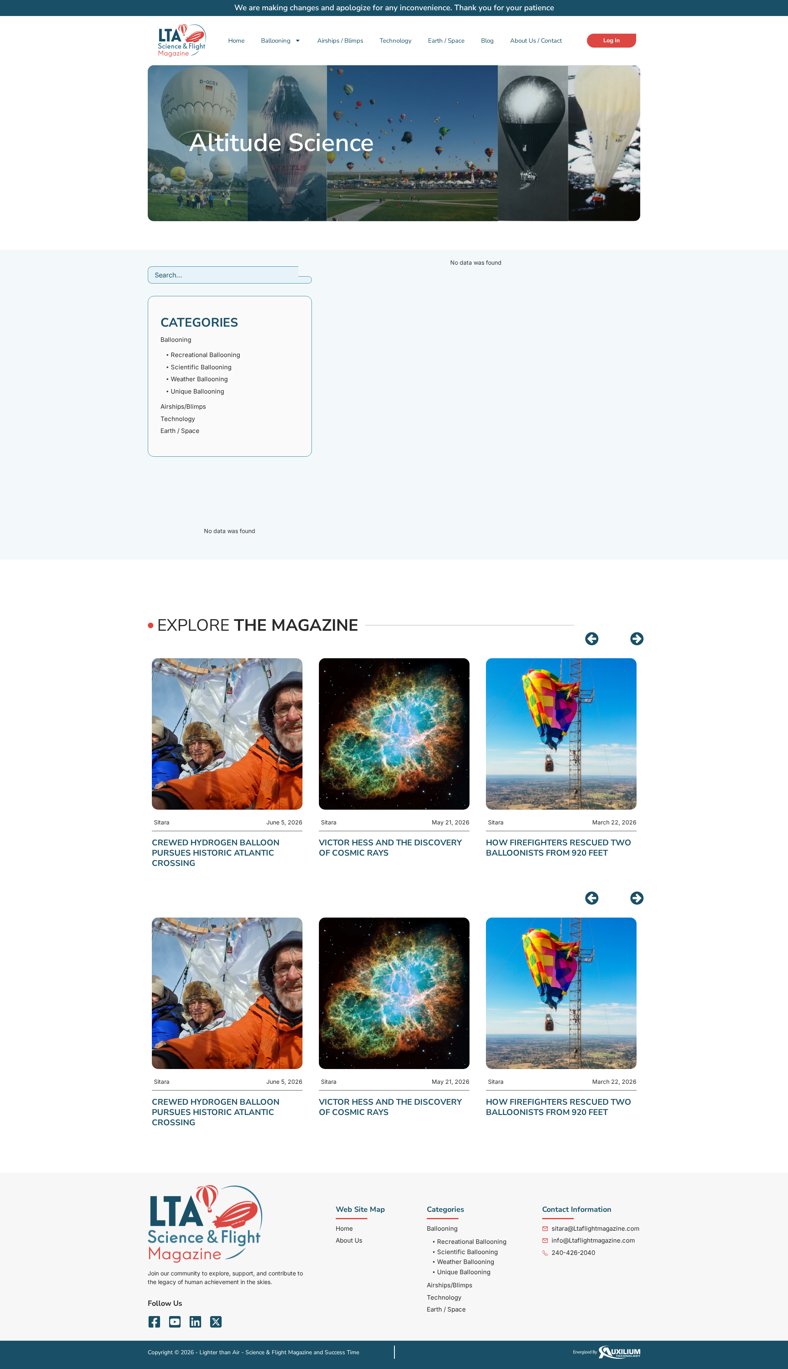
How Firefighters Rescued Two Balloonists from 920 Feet (558, 847)
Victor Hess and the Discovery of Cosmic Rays (390, 847)
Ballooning (276, 41)
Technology (396, 41)
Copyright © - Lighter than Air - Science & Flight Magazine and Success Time (253, 1352)
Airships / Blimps (340, 41)
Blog (487, 41)
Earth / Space (446, 41)
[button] (591, 639)
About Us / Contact (536, 41)
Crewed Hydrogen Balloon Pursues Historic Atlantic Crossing (215, 853)
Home (236, 41)
